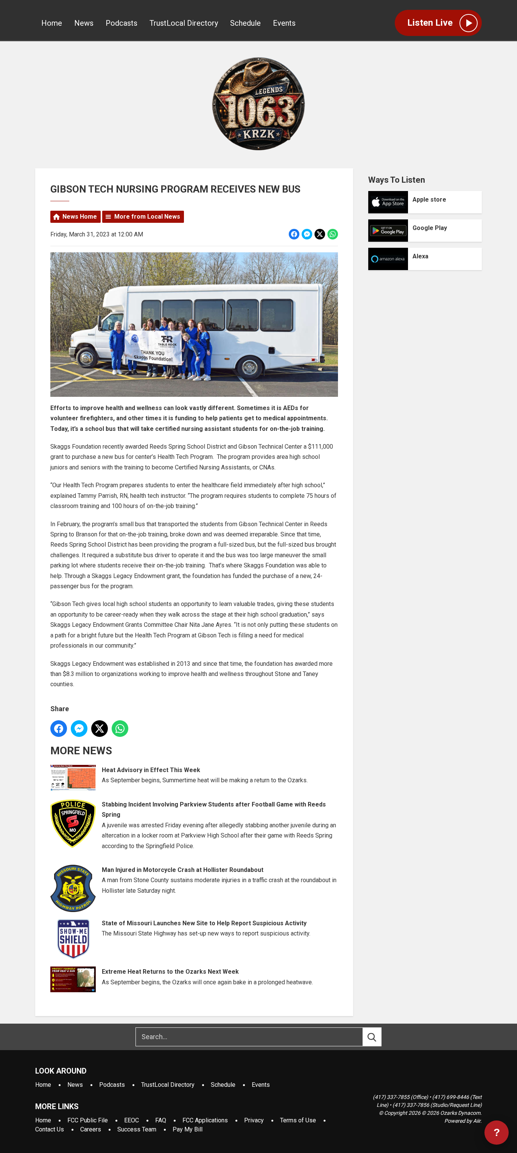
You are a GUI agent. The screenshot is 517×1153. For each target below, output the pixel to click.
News (83, 23)
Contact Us (49, 1129)
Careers (90, 1129)
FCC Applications (205, 1120)
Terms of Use (298, 1120)
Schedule (245, 23)
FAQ (160, 1120)
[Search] (379, 1036)
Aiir (476, 1121)
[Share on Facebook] (294, 234)
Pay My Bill (187, 1129)
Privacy (254, 1120)
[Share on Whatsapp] (332, 234)
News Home (79, 216)
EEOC (131, 1120)
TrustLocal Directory (183, 23)
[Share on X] (320, 234)
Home (51, 23)
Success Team (136, 1129)
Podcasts (121, 23)
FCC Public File (87, 1120)
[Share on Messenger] (307, 234)
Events (284, 23)
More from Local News (147, 216)
